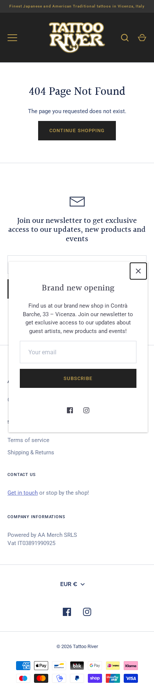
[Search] (125, 37)
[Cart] (142, 37)
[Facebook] (70, 410)
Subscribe (78, 378)
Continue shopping (77, 130)
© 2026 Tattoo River (77, 646)
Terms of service (28, 440)
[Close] (138, 271)
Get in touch (22, 492)
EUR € (68, 584)
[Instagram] (86, 410)
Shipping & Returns (30, 452)
